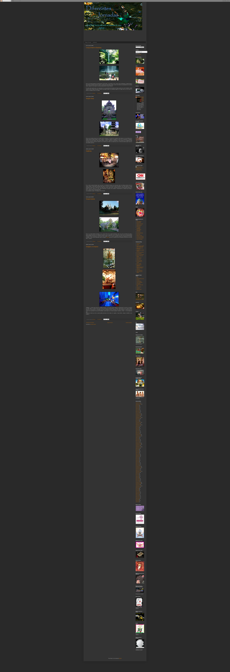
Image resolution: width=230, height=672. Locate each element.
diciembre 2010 (138, 466)
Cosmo (138, 244)
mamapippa (138, 283)
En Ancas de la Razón (140, 254)
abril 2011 (137, 461)
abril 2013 (137, 438)
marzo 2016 (138, 410)
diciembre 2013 (138, 434)
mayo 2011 (137, 460)
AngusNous (138, 243)
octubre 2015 (138, 416)
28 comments (99, 93)
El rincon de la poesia (140, 252)
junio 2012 (137, 450)
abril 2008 (137, 490)
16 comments (99, 145)
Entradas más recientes (90, 322)
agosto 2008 (138, 487)
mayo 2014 (137, 428)
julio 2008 (137, 488)
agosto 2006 (138, 498)
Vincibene (138, 288)
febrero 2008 (138, 492)
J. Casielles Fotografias (138, 228)
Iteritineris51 (139, 226)
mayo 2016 (137, 407)
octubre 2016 (138, 402)
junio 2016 (137, 406)
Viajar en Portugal (139, 239)
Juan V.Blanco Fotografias (139, 230)
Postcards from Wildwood (139, 265)
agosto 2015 (138, 418)
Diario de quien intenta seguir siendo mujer (140, 246)
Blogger (120, 658)
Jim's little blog (139, 281)
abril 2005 (137, 501)
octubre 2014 (138, 423)
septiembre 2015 (138, 417)
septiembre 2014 (138, 424)
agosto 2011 (138, 456)
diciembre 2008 (138, 482)
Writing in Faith (139, 289)
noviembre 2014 (138, 422)
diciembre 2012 (138, 443)
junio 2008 (137, 489)
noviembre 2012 (138, 444)
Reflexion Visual (139, 235)
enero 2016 (137, 412)
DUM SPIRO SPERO (140, 97)
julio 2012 (137, 449)
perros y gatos (139, 263)
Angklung (88, 151)
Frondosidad (139, 222)
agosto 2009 (138, 472)
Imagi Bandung (139, 225)
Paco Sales (138, 234)
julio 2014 (137, 427)
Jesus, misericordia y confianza (143, 100)
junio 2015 (137, 421)
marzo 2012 (138, 454)
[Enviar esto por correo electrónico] (104, 93)
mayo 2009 (137, 476)
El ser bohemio (139, 253)
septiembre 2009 (138, 471)
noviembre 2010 (138, 467)
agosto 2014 (138, 426)
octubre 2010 (138, 468)
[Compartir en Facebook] (107, 93)
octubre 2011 (138, 455)
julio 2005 (137, 499)
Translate (139, 54)
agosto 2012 (138, 448)
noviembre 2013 (138, 435)
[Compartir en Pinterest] (108, 93)
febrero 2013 (138, 440)
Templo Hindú (90, 98)
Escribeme (95, 42)
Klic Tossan (138, 231)
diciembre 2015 (138, 413)
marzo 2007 (138, 495)
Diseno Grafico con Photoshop (140, 248)
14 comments (99, 319)
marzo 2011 (137, 462)
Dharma (107, 237)
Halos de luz (139, 259)
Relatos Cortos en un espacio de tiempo (140, 267)
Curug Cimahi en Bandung (93, 47)
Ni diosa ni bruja (139, 260)
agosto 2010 (138, 470)
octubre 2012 (138, 445)
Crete (137, 277)
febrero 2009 (138, 479)
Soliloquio (138, 269)
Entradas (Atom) (93, 324)
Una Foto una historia (140, 236)
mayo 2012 (137, 451)
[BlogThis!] (105, 93)
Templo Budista (90, 199)
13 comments (99, 241)
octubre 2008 (138, 484)
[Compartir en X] (106, 93)
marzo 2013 (138, 439)
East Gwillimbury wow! (140, 278)
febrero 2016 (138, 411)
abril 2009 (137, 477)
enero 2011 (137, 465)
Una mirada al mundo (140, 237)
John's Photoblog (139, 282)
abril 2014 (137, 429)
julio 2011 (137, 457)
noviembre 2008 (138, 483)
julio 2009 (137, 473)
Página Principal (88, 42)
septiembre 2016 (138, 404)
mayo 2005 (137, 500)
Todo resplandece (139, 270)
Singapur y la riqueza (92, 246)
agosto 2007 (138, 493)
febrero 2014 (138, 432)
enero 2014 (137, 433)
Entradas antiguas (129, 322)
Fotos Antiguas (139, 221)
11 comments (99, 193)
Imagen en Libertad (140, 223)
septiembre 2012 (138, 446)
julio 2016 (137, 405)
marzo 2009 (138, 478)
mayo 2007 (137, 494)
